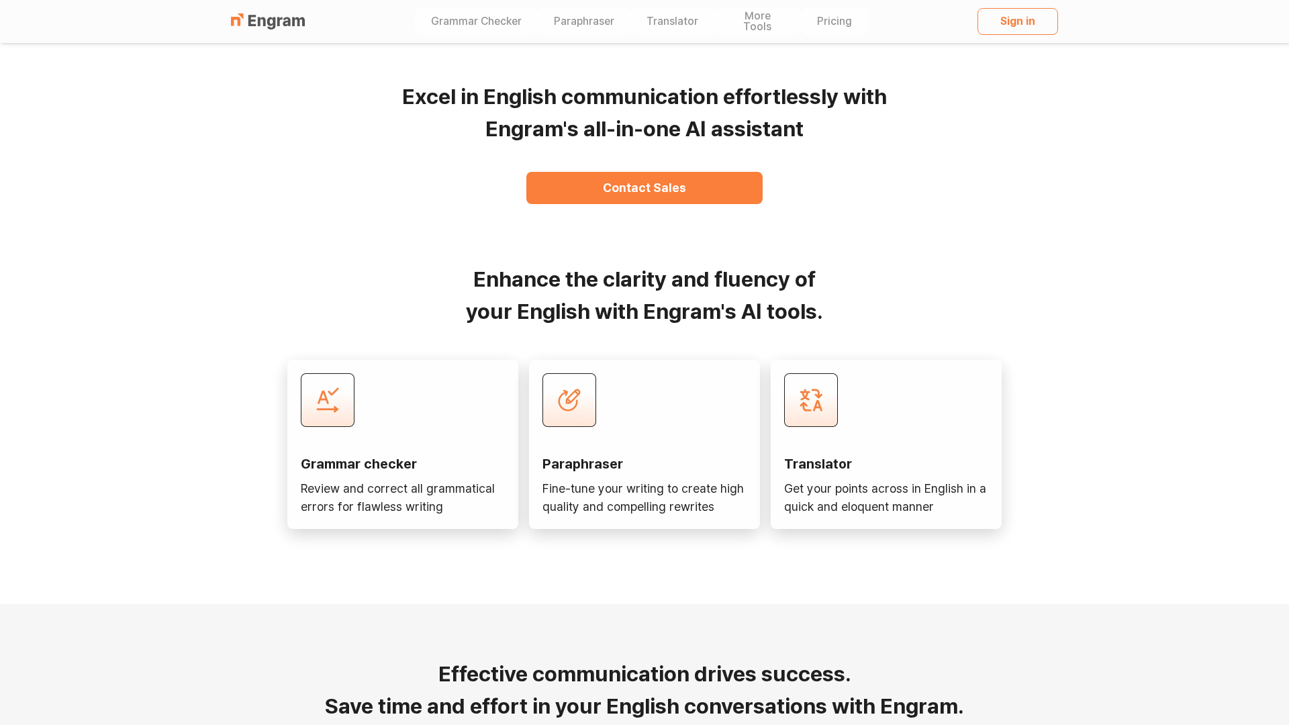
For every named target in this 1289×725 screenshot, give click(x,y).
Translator (672, 21)
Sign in (1017, 21)
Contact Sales (644, 188)
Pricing (834, 21)
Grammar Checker (476, 21)
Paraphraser (584, 21)
